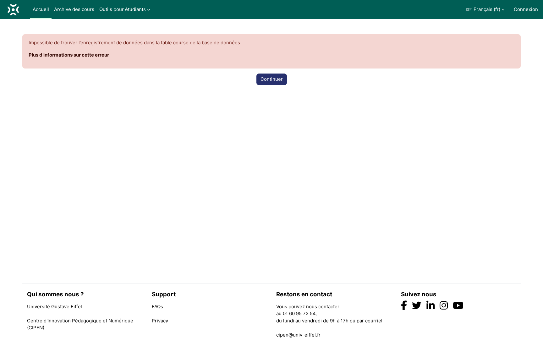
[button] (485, 9)
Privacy (160, 321)
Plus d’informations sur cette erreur (69, 55)
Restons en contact (304, 294)
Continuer (272, 79)
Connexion (526, 9)
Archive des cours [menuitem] (74, 9)
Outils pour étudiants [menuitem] (122, 9)
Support (164, 294)
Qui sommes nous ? (55, 294)
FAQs (157, 307)
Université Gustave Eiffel (54, 307)
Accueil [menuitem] (41, 9)
